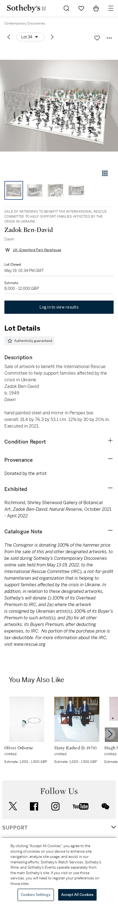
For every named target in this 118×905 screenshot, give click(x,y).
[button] (59, 106)
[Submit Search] (66, 8)
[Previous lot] (8, 37)
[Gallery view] (104, 173)
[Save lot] (97, 38)
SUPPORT (15, 828)
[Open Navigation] (111, 8)
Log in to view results (59, 307)
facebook (34, 806)
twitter (13, 806)
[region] (59, 871)
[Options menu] (109, 38)
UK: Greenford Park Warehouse (37, 250)
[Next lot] (52, 37)
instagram (55, 806)
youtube (81, 806)
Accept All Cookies (77, 894)
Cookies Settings (35, 894)
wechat (105, 806)
